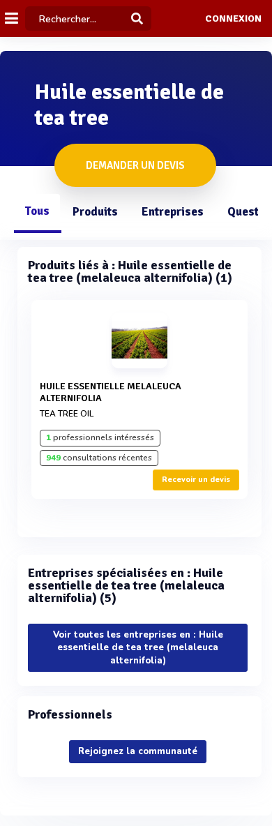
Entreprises (173, 211)
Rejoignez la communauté (137, 751)
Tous (37, 211)
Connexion (233, 19)
